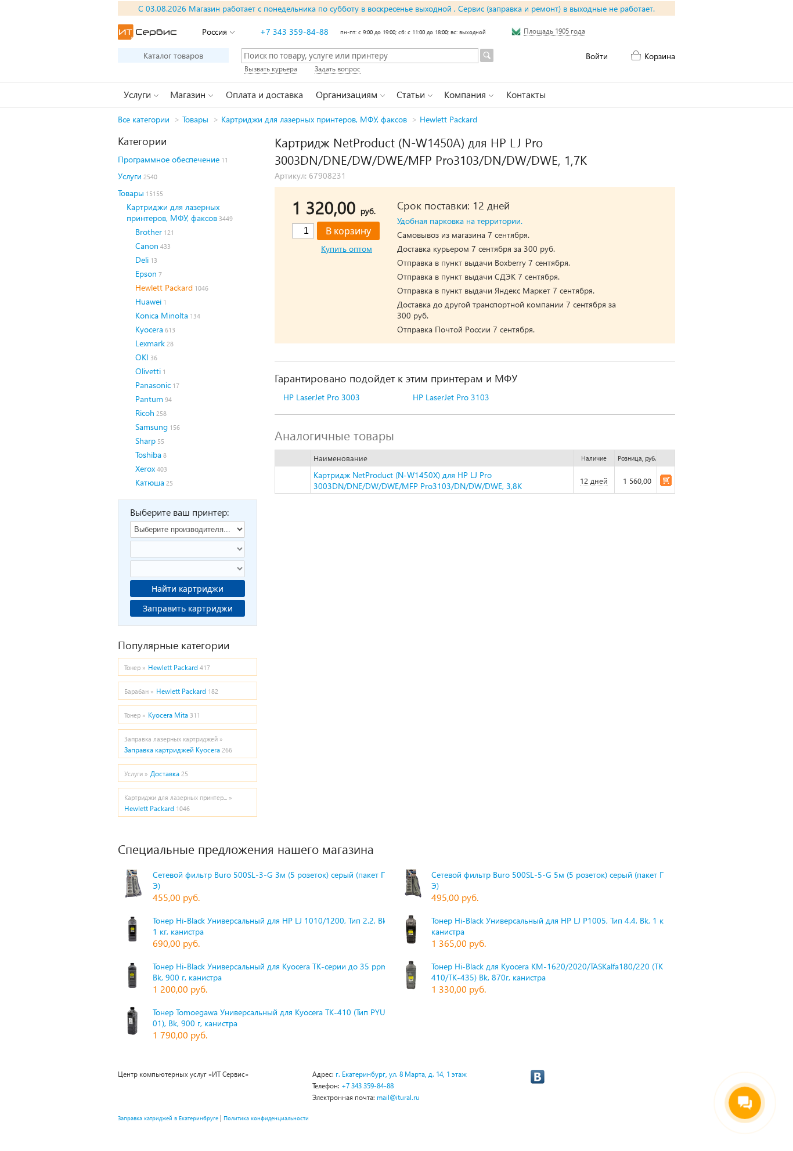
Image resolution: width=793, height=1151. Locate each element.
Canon (146, 245)
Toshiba (148, 454)
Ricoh (144, 412)
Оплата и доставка (264, 94)
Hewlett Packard (448, 119)
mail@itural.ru (398, 1097)
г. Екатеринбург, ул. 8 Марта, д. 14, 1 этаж (401, 1074)
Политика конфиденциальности (266, 1117)
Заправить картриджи (188, 608)
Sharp (145, 440)
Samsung (151, 426)
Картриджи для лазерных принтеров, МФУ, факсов (314, 119)
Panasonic (153, 384)
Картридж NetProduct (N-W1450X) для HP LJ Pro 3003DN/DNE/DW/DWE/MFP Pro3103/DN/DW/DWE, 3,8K (417, 480)
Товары (195, 119)
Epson (146, 273)
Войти (597, 55)
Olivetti (148, 371)
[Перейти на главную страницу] (147, 32)
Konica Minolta (161, 315)
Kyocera (149, 329)
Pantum (149, 398)
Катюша (149, 482)
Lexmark (150, 343)
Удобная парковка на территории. (459, 220)
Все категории (144, 119)
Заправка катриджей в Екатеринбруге (168, 1117)
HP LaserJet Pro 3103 (451, 397)
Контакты (526, 94)
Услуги (130, 176)
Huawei (148, 301)
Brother (148, 231)
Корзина (659, 55)
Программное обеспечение (168, 159)
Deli (142, 259)
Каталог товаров (173, 55)
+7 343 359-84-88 (294, 31)
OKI (142, 357)
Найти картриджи (188, 588)
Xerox (145, 468)
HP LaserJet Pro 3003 (321, 397)
